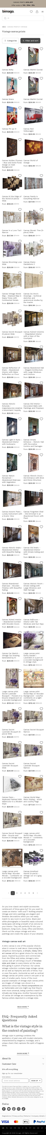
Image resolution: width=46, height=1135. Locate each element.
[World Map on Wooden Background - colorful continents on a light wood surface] (41, 671)
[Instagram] (18, 1109)
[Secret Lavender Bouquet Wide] (19, 743)
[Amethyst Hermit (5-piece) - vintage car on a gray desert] (41, 851)
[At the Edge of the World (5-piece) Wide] (19, 176)
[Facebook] (4, 1109)
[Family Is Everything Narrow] (41, 176)
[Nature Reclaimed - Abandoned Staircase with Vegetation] (19, 455)
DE (19, 1128)
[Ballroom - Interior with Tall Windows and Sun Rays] (41, 599)
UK (11, 1128)
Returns (27, 1116)
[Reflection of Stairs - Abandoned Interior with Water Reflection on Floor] (19, 347)
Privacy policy (17, 1116)
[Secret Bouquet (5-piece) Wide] (19, 311)
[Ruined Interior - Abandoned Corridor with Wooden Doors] (19, 599)
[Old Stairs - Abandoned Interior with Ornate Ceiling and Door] (41, 527)
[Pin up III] (19, 108)
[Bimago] (9, 12)
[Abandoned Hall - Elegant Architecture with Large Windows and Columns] (41, 347)
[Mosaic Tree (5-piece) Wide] (41, 210)
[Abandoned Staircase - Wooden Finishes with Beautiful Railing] (19, 563)
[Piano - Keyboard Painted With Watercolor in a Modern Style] (19, 777)
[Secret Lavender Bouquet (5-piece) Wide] (19, 709)
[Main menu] (42, 12)
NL (26, 1128)
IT (22, 1128)
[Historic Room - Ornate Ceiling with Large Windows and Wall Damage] (41, 563)
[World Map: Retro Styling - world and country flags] (41, 777)
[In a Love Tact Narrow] (19, 210)
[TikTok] (23, 1109)
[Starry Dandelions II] (41, 242)
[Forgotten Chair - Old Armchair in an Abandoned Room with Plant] (41, 491)
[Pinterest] (14, 1109)
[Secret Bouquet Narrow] (41, 709)
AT (42, 1128)
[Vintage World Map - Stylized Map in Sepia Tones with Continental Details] (19, 273)
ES (34, 1128)
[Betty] (19, 49)
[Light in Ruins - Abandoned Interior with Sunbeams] (19, 419)
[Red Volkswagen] (41, 108)
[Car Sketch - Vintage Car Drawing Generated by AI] (19, 633)
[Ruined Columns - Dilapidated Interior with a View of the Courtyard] (41, 311)
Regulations (6, 1116)
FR (15, 1128)
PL (7, 1128)
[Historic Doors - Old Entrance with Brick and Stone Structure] (41, 455)
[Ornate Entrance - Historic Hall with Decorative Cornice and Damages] (41, 419)
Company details (38, 1116)
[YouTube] (9, 1109)
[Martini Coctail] (41, 49)
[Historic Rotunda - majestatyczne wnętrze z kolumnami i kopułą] (19, 383)
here (6, 1098)
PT (30, 1128)
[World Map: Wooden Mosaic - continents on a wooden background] (19, 851)
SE (38, 1128)
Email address (6, 1077)
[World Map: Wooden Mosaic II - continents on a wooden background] (41, 813)
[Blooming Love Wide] (19, 242)
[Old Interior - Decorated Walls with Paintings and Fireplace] (41, 383)
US (3, 1128)
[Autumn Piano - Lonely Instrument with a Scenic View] (19, 491)
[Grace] (19, 79)
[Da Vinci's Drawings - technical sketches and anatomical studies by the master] (41, 273)
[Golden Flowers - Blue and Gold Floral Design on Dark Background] (19, 140)
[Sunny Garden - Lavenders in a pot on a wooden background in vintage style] (41, 633)
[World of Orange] (41, 140)
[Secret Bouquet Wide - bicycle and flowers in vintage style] (19, 813)
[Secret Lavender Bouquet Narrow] (41, 743)
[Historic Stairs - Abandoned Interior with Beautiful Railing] (19, 527)
